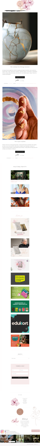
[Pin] (22, 80)
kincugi (22, 83)
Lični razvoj (25, 402)
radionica (32, 83)
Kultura (25, 401)
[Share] (20, 80)
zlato (35, 83)
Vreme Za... (20, 4)
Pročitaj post (20, 77)
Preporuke (11, 83)
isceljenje (18, 83)
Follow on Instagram (35, 430)
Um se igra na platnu (20, 141)
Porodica (25, 399)
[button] (4, 439)
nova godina (26, 83)
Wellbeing (25, 400)
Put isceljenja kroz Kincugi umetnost (20, 67)
